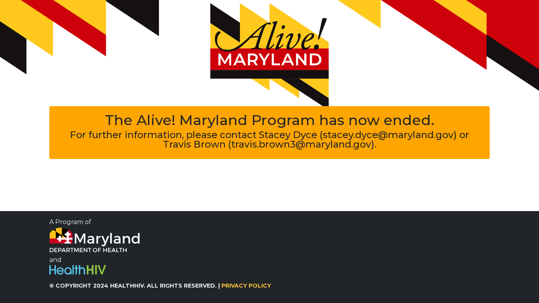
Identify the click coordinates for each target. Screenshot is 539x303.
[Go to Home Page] (269, 56)
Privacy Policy (246, 285)
